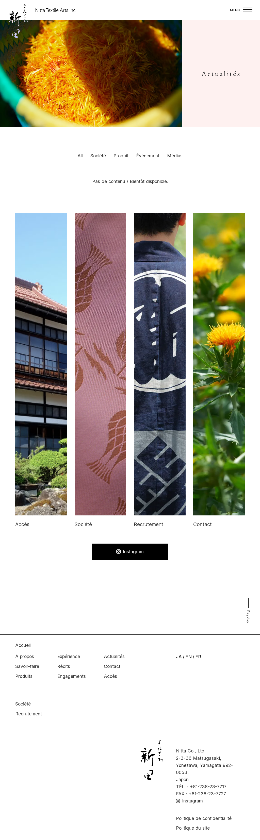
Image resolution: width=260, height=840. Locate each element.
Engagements (71, 676)
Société (23, 704)
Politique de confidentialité (204, 818)
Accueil (23, 645)
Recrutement (28, 713)
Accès (110, 676)
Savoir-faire (27, 666)
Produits (23, 676)
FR (198, 656)
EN (188, 656)
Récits (63, 666)
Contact (112, 666)
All (80, 155)
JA (179, 656)
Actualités (114, 656)
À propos (24, 656)
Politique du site (193, 828)
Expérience (68, 656)
